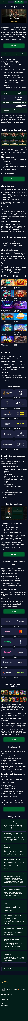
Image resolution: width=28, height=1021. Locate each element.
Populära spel (3, 276)
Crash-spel (17, 276)
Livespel (10, 276)
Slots (23, 276)
